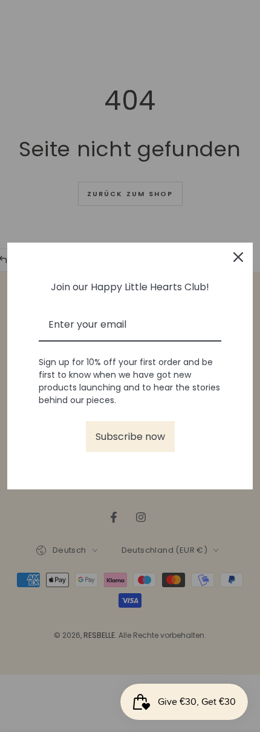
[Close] (238, 257)
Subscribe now (130, 437)
